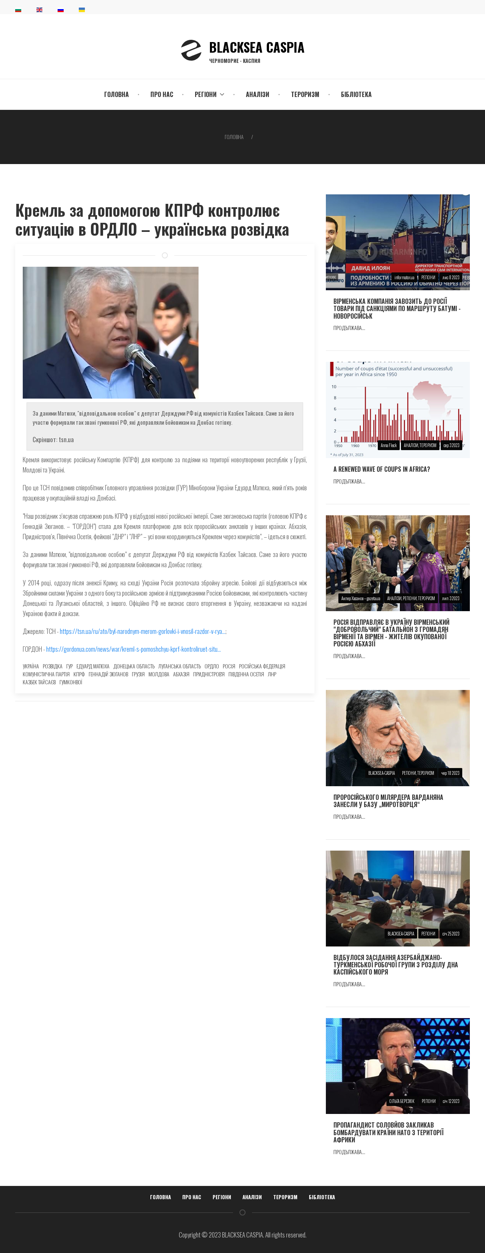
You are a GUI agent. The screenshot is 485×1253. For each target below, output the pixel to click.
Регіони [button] (206, 94)
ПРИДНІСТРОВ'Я (209, 674)
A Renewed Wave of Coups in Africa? (381, 469)
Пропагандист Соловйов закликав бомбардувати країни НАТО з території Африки (388, 1132)
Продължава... (349, 328)
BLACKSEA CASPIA (257, 50)
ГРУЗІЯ (138, 674)
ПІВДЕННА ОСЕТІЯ (246, 674)
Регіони (222, 1197)
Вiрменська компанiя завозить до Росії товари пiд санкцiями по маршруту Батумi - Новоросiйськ (397, 308)
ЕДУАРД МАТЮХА (93, 666)
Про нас (161, 94)
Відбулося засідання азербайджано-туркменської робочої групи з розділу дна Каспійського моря (395, 964)
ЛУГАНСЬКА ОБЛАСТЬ (179, 666)
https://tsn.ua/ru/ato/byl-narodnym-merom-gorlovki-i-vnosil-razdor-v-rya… (142, 631)
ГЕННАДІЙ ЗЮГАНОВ (108, 674)
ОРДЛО (212, 666)
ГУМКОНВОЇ (70, 682)
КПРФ (79, 674)
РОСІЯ (229, 666)
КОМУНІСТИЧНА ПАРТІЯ (46, 674)
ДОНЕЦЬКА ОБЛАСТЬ (134, 666)
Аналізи (257, 94)
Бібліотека (356, 94)
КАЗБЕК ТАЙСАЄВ (39, 682)
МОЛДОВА (159, 674)
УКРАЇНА (31, 666)
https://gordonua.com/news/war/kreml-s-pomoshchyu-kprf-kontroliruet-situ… (133, 649)
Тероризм (305, 94)
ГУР (69, 666)
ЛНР (272, 674)
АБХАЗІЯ (181, 674)
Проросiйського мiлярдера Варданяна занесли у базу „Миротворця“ (388, 801)
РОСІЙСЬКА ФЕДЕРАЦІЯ (262, 666)
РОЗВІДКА (53, 666)
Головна (116, 94)
